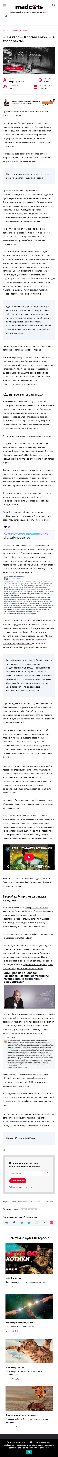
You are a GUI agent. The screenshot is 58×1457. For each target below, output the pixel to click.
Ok (29, 1452)
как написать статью (28, 1201)
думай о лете (10, 1201)
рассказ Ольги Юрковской (25, 416)
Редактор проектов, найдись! (20, 1322)
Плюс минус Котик (14, 1367)
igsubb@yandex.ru (38, 289)
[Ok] (54, 1447)
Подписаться (18, 1180)
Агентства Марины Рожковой (17, 643)
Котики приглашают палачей (20, 1415)
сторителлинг (47, 1201)
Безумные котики (14, 68)
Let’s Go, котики (13, 1277)
